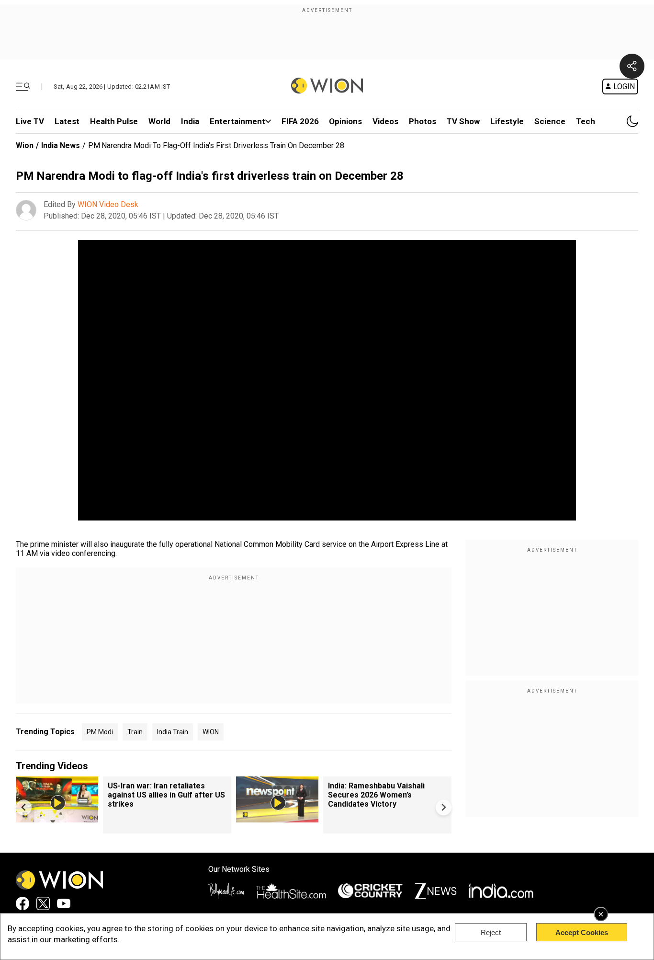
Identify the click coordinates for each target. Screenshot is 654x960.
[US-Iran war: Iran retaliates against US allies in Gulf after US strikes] (57, 817)
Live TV (30, 121)
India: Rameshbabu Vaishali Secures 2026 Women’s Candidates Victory (376, 795)
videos (385, 121)
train (135, 732)
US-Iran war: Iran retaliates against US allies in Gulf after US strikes (166, 795)
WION (211, 732)
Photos (422, 121)
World (159, 121)
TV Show (463, 121)
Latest (67, 121)
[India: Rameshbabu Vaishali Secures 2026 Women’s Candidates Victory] (277, 817)
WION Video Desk (108, 204)
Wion (25, 145)
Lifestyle (507, 121)
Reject (491, 932)
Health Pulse (114, 121)
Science (549, 121)
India (190, 121)
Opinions (345, 121)
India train (172, 732)
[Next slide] (443, 807)
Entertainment (237, 121)
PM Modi (100, 732)
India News (60, 145)
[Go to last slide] (24, 807)
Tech (585, 121)
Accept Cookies (581, 932)
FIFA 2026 (300, 121)
